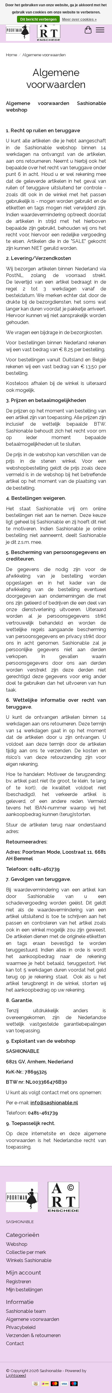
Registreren (18, 1281)
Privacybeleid (21, 1327)
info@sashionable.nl (54, 1103)
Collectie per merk (26, 1252)
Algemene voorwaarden (32, 1319)
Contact (15, 1343)
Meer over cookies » (79, 19)
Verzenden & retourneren (33, 1335)
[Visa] (64, 1384)
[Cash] (35, 1384)
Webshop (16, 1244)
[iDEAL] (45, 1384)
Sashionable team (26, 1311)
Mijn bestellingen (24, 1289)
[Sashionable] (33, 30)
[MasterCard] (55, 1384)
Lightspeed (16, 1375)
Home (11, 54)
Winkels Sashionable (28, 1260)
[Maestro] (74, 1384)
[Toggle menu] (100, 30)
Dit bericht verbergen (38, 19)
